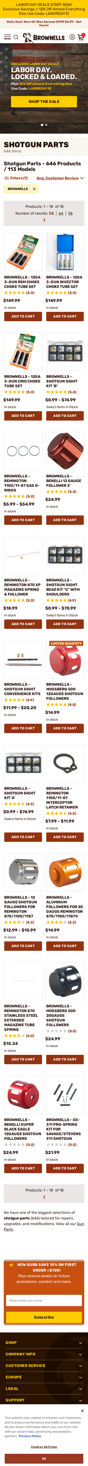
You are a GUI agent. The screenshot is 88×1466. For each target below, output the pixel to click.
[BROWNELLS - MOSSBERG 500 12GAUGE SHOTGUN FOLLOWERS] (65, 659)
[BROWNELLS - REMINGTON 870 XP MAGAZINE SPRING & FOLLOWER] (23, 555)
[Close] (82, 1411)
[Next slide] (82, 88)
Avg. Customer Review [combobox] (58, 178)
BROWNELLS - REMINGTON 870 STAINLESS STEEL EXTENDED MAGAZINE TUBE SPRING (21, 1018)
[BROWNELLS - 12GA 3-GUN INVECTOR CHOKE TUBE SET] (65, 252)
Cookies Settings (44, 1447)
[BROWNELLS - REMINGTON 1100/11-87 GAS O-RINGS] (23, 451)
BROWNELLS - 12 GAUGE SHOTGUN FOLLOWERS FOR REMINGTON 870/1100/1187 (20, 906)
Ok (44, 1458)
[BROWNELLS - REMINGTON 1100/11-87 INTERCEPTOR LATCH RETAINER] (65, 763)
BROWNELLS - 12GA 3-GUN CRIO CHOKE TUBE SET (22, 381)
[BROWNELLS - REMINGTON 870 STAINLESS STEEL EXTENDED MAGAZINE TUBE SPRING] (23, 981)
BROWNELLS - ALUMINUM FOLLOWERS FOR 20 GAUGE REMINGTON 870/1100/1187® (64, 906)
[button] (7, 37)
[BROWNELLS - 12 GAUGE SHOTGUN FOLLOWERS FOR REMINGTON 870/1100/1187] (23, 872)
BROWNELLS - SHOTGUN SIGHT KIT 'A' (19, 793)
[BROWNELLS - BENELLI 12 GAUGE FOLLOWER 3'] (65, 451)
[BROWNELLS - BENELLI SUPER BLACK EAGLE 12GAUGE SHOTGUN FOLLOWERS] (23, 1094)
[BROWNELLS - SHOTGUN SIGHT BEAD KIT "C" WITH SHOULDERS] (65, 555)
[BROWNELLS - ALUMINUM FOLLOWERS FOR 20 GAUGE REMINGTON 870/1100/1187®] (65, 872)
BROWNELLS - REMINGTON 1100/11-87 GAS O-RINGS (21, 483)
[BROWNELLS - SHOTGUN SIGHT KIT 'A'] (23, 763)
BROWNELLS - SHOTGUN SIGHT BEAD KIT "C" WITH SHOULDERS (63, 587)
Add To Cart (23, 316)
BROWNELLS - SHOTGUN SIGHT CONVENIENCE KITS (22, 689)
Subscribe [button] (44, 1317)
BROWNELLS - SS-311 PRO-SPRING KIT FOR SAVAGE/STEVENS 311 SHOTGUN (63, 1129)
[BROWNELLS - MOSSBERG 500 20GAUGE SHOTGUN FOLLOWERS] (65, 981)
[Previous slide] (5, 88)
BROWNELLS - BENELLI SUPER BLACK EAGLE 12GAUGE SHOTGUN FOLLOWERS (22, 1129)
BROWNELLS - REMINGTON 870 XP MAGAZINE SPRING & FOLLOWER (22, 587)
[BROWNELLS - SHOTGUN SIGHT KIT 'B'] (65, 352)
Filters (19, 178)
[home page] (44, 38)
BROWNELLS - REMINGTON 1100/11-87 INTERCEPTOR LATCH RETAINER (62, 797)
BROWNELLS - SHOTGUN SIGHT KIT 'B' (61, 381)
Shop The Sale (44, 101)
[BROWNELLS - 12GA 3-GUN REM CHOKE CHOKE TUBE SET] (23, 252)
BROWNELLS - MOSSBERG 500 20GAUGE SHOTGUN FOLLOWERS (61, 1015)
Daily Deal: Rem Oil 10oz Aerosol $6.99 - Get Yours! (44, 23)
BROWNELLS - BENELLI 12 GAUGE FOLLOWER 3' (63, 481)
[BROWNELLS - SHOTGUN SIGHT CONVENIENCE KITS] (23, 659)
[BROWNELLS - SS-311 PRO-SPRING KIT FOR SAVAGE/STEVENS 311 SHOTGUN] (65, 1094)
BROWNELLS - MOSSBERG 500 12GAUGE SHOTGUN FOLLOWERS (64, 691)
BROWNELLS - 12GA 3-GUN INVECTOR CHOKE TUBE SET (64, 282)
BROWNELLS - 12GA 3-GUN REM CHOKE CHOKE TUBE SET (22, 282)
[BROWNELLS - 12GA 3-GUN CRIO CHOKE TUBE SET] (23, 352)
